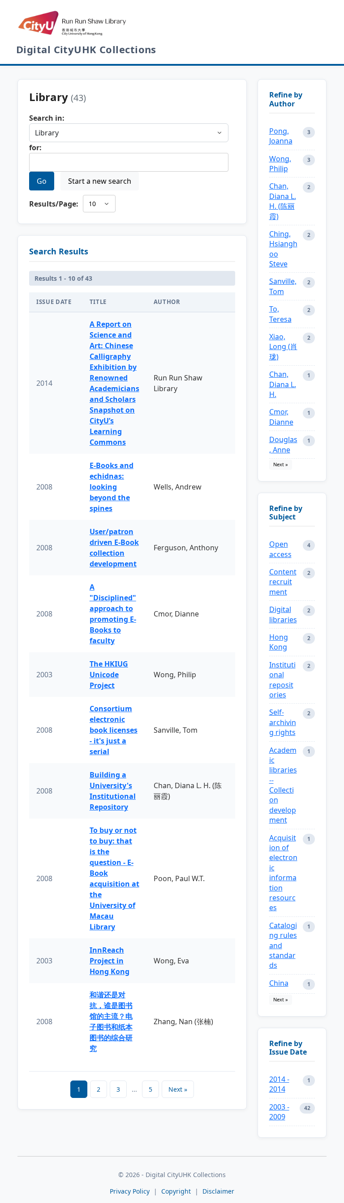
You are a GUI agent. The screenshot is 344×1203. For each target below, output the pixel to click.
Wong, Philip (280, 163)
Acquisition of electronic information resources (283, 873)
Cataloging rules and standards (283, 945)
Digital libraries (283, 614)
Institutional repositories (282, 680)
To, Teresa (280, 314)
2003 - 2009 (279, 1112)
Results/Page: (53, 204)
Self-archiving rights (282, 722)
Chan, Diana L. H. (282, 384)
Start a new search (99, 181)
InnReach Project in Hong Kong (109, 960)
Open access (280, 549)
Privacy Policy (130, 1191)
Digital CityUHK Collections (86, 49)
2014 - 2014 (279, 1084)
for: (35, 147)
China (278, 983)
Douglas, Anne (283, 444)
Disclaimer (218, 1191)
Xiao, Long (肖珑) (283, 347)
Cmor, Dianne (281, 416)
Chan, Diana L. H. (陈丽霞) (282, 201)
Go (42, 181)
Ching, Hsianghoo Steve (283, 249)
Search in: (46, 118)
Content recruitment (283, 582)
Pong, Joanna (280, 136)
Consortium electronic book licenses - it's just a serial (114, 730)
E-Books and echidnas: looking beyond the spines (111, 486)
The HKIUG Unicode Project (109, 674)
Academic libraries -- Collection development (283, 785)
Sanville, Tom (283, 286)
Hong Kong (278, 642)
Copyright (177, 1191)
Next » (177, 1089)
